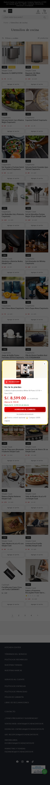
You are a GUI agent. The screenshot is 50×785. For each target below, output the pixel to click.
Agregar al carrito (25, 409)
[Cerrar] (44, 364)
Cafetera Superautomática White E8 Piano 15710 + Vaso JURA (23, 392)
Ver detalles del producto (25, 414)
